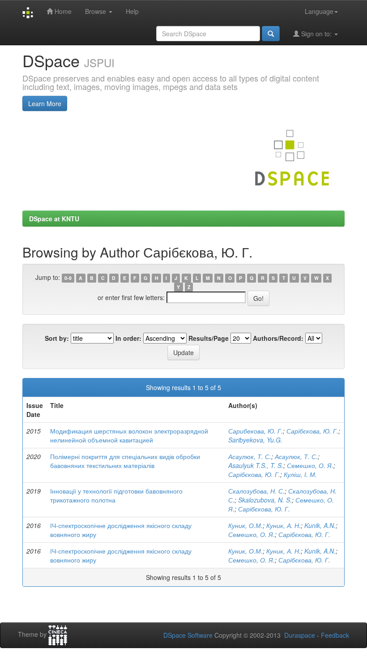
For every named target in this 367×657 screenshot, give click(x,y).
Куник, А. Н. (283, 525)
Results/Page (208, 338)
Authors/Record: (278, 338)
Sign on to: (316, 33)
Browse (96, 11)
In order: (128, 338)
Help (132, 11)
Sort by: (57, 338)
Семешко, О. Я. (310, 465)
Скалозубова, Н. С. (256, 490)
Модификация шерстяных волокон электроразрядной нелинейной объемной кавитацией (129, 435)
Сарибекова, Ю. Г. (255, 430)
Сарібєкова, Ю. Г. (312, 430)
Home (62, 11)
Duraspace (299, 635)
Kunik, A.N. (320, 525)
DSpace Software (188, 635)
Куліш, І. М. (300, 474)
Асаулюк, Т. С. (249, 456)
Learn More (44, 103)
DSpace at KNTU (54, 218)
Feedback (335, 635)
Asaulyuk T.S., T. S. (255, 465)
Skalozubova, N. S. (265, 499)
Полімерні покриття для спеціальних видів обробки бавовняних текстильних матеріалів (125, 461)
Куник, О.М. (245, 525)
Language (319, 11)
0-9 (68, 278)
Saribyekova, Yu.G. (255, 439)
